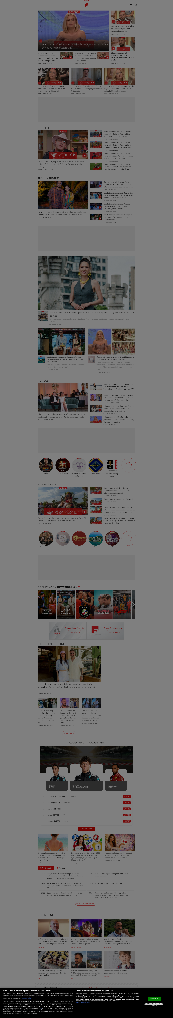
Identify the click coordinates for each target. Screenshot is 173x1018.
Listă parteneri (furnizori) (83, 1002)
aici (41, 1008)
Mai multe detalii (26, 998)
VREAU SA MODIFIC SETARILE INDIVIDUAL (154, 1004)
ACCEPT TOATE (154, 998)
